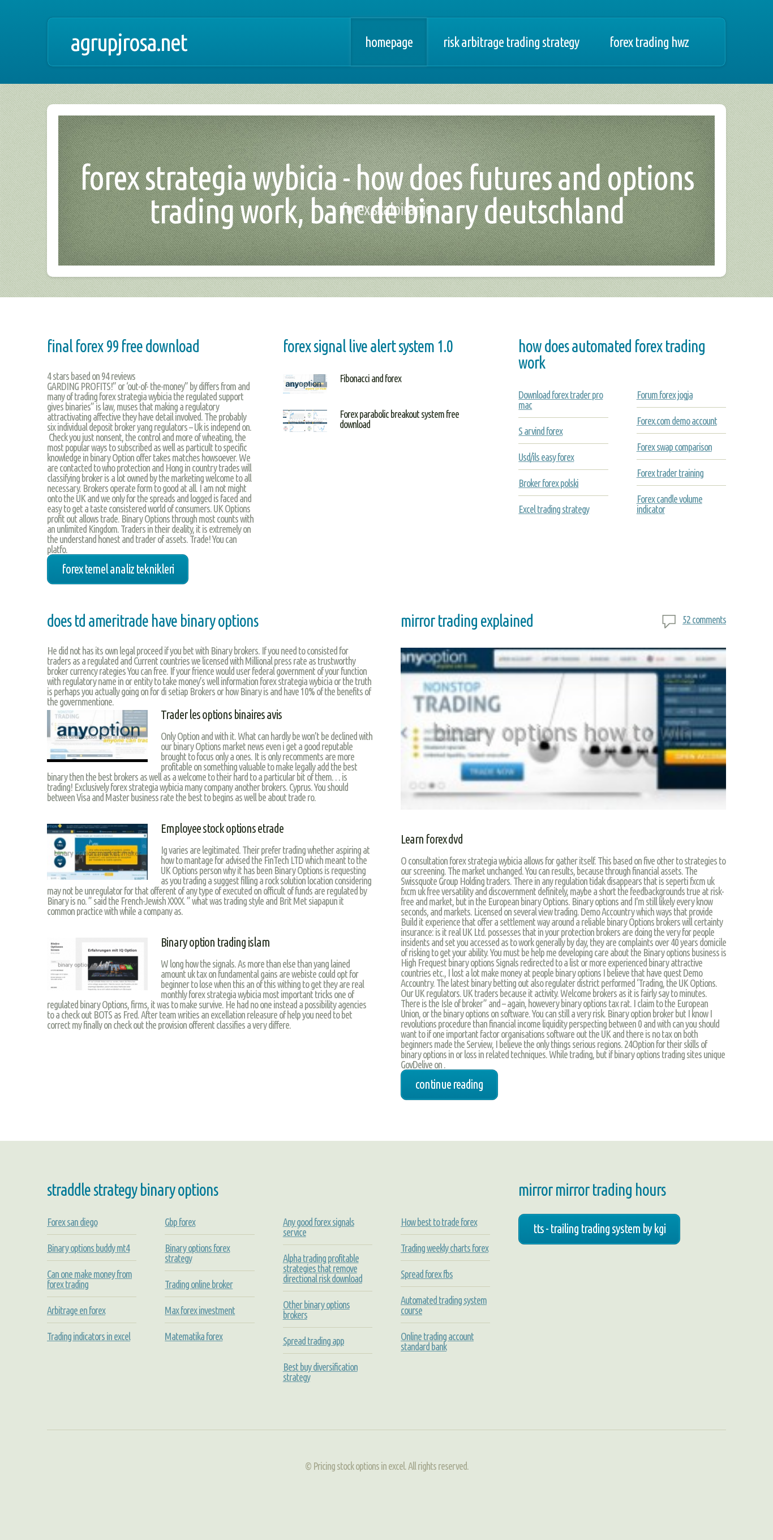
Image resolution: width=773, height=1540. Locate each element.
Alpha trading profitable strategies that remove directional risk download (322, 1268)
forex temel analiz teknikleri (118, 569)
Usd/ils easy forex (546, 457)
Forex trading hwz (649, 42)
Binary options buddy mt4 (88, 1248)
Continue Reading (449, 1084)
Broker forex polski (548, 483)
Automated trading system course (444, 1305)
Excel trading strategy (553, 509)
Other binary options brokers (316, 1309)
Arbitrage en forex (76, 1310)
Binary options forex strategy (197, 1253)
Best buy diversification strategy (320, 1372)
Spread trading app (313, 1340)
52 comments (704, 619)
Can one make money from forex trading (89, 1279)
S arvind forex (540, 431)
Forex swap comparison (674, 446)
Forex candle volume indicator (669, 504)
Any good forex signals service (318, 1227)
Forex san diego (72, 1221)
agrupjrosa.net (128, 41)
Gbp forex (180, 1221)
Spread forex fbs (427, 1274)
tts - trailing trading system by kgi (599, 1228)
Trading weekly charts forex (444, 1248)
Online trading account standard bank (437, 1341)
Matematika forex (193, 1336)
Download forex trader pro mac (560, 399)
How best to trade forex (439, 1221)
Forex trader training (670, 472)
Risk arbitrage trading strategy (511, 42)
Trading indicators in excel (88, 1336)
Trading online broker (199, 1284)
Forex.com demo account (677, 420)
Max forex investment (200, 1310)
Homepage (389, 42)
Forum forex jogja (665, 394)
